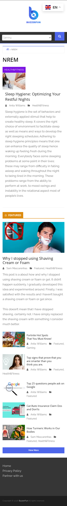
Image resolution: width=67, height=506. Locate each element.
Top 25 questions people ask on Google (45, 385)
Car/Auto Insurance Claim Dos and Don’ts (44, 407)
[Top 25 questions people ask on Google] (14, 387)
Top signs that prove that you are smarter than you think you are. (44, 361)
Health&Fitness (14, 69)
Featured (39, 268)
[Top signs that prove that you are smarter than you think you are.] (14, 361)
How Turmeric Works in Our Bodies (43, 429)
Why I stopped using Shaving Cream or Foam (28, 260)
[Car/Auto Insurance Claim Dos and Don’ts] (14, 410)
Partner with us (13, 475)
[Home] (7, 49)
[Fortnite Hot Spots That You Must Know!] (14, 339)
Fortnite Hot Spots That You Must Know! (39, 336)
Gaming (31, 347)
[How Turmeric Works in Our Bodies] (14, 432)
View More (33, 450)
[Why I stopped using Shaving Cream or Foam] (33, 237)
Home (7, 466)
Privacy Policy (12, 470)
